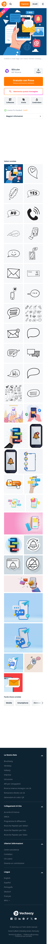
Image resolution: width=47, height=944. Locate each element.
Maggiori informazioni (14, 114)
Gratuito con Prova (23, 81)
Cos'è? (25, 110)
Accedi (35, 4)
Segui (38, 72)
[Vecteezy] (4, 4)
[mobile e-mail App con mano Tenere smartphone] (13, 171)
